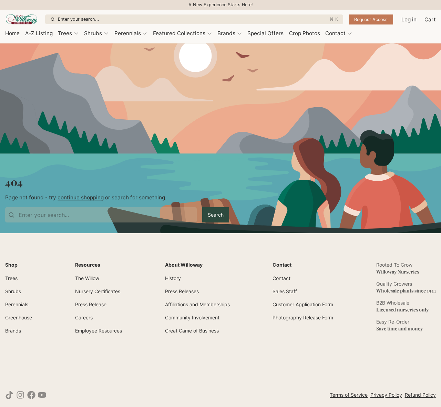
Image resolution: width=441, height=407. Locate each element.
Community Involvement (192, 317)
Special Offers (265, 33)
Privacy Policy (386, 395)
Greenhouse (18, 317)
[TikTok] (9, 395)
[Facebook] (31, 395)
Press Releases (182, 291)
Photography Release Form (303, 317)
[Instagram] (20, 395)
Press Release (90, 304)
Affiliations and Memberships (197, 304)
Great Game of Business (192, 331)
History (173, 278)
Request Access (371, 19)
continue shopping (81, 197)
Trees (65, 33)
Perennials (127, 33)
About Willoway (184, 265)
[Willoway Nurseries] (23, 19)
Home (12, 33)
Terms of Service (349, 395)
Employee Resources (98, 331)
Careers (84, 317)
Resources (87, 265)
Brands (226, 33)
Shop (11, 265)
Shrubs (93, 33)
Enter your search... (198, 19)
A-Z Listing (39, 33)
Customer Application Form (303, 304)
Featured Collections (179, 33)
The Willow (87, 278)
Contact (335, 33)
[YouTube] (42, 395)
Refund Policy (420, 395)
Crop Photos (304, 33)
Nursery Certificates (97, 291)
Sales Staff (285, 291)
